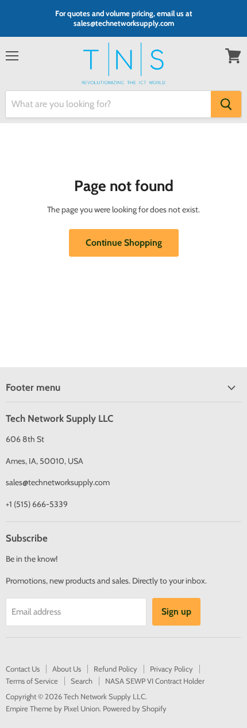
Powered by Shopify (135, 708)
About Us (66, 668)
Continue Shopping (124, 242)
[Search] (226, 104)
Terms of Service (32, 680)
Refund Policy (115, 668)
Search (81, 680)
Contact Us (23, 668)
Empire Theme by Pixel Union (52, 708)
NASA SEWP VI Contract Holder (154, 680)
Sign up (176, 611)
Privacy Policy (171, 668)
